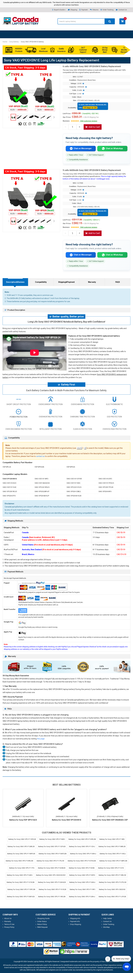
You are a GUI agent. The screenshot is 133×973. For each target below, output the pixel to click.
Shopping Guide (43, 918)
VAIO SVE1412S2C (9, 483)
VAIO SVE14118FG (41, 479)
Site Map (106, 927)
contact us (40, 456)
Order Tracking (108, 10)
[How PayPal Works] (98, 944)
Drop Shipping (75, 924)
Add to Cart (94, 127)
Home (5, 42)
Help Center (107, 918)
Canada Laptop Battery (35, 961)
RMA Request (42, 927)
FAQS (117, 282)
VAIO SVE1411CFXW (74, 479)
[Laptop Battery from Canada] (20, 24)
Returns (95, 10)
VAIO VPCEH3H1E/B (73, 496)
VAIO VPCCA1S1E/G (73, 487)
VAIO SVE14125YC (105, 479)
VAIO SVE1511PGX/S (106, 483)
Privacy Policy (9, 927)
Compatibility (41, 282)
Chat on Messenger (83, 148)
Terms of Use (9, 924)
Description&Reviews (15, 282)
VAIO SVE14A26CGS (42, 483)
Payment (84, 10)
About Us (7, 918)
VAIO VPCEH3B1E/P (42, 496)
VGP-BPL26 (7, 467)
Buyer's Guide (59, 10)
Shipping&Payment (66, 282)
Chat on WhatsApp (114, 148)
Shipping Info (75, 918)
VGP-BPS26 (70, 467)
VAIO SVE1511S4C (9, 487)
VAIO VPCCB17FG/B (105, 487)
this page (41, 739)
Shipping (73, 10)
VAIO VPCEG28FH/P (42, 491)
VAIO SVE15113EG (73, 483)
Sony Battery (14, 42)
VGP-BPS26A (39, 467)
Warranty (92, 282)
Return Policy (42, 924)
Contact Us (122, 10)
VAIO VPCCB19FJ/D (10, 491)
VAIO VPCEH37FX (9, 496)
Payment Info (75, 921)
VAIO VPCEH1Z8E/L (73, 491)
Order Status (42, 921)
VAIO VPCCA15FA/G (42, 487)
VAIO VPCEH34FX (104, 491)
